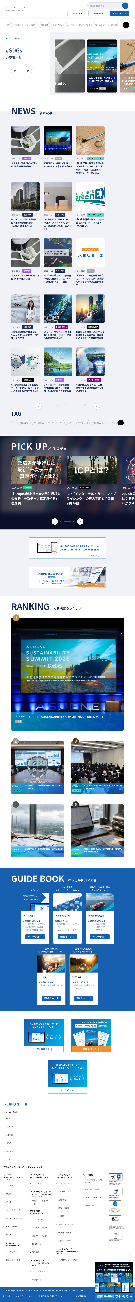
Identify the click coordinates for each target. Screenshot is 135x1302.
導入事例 (9, 1201)
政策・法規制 (63, 1208)
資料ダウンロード (35, 936)
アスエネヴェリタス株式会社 (94, 1181)
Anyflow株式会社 (92, 1189)
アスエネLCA (11, 1251)
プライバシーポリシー (24, 1296)
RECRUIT (10, 1151)
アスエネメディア (65, 1183)
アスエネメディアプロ (67, 1260)
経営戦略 (62, 1199)
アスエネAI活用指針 (78, 1296)
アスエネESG (37, 1219)
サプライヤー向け (39, 1227)
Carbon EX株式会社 (93, 1197)
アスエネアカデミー (40, 1183)
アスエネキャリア (39, 1271)
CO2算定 (62, 1216)
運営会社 (6, 1296)
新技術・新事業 (64, 1232)
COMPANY (10, 1126)
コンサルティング (13, 1210)
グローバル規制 (64, 1191)
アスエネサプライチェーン (41, 1202)
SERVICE (9, 1135)
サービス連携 (11, 1226)
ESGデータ (36, 1244)
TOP (8, 1118)
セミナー (9, 1234)
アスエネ (9, 1185)
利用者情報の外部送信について (52, 1296)
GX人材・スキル (65, 1240)
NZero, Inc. (89, 1205)
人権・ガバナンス (65, 1224)
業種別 (8, 1193)
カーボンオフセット (14, 1218)
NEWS (8, 1143)
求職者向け (36, 1279)
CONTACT (10, 1159)
